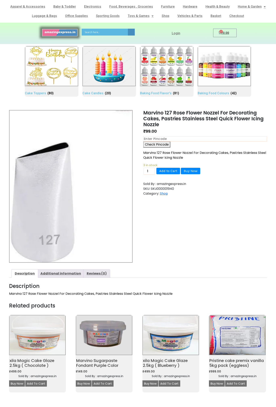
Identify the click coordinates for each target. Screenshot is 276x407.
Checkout (236, 16)
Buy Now (190, 171)
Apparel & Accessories (27, 6)
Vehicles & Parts (189, 16)
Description (25, 273)
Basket (216, 16)
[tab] (24, 273)
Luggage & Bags (44, 16)
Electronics (92, 6)
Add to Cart (168, 171)
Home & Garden (250, 6)
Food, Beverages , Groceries (131, 6)
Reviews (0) (97, 273)
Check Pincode (157, 144)
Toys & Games (139, 16)
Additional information (60, 273)
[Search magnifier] (131, 32)
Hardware (190, 6)
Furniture (168, 6)
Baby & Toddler (64, 6)
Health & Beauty (217, 6)
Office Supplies (76, 16)
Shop (165, 16)
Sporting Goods (108, 16)
